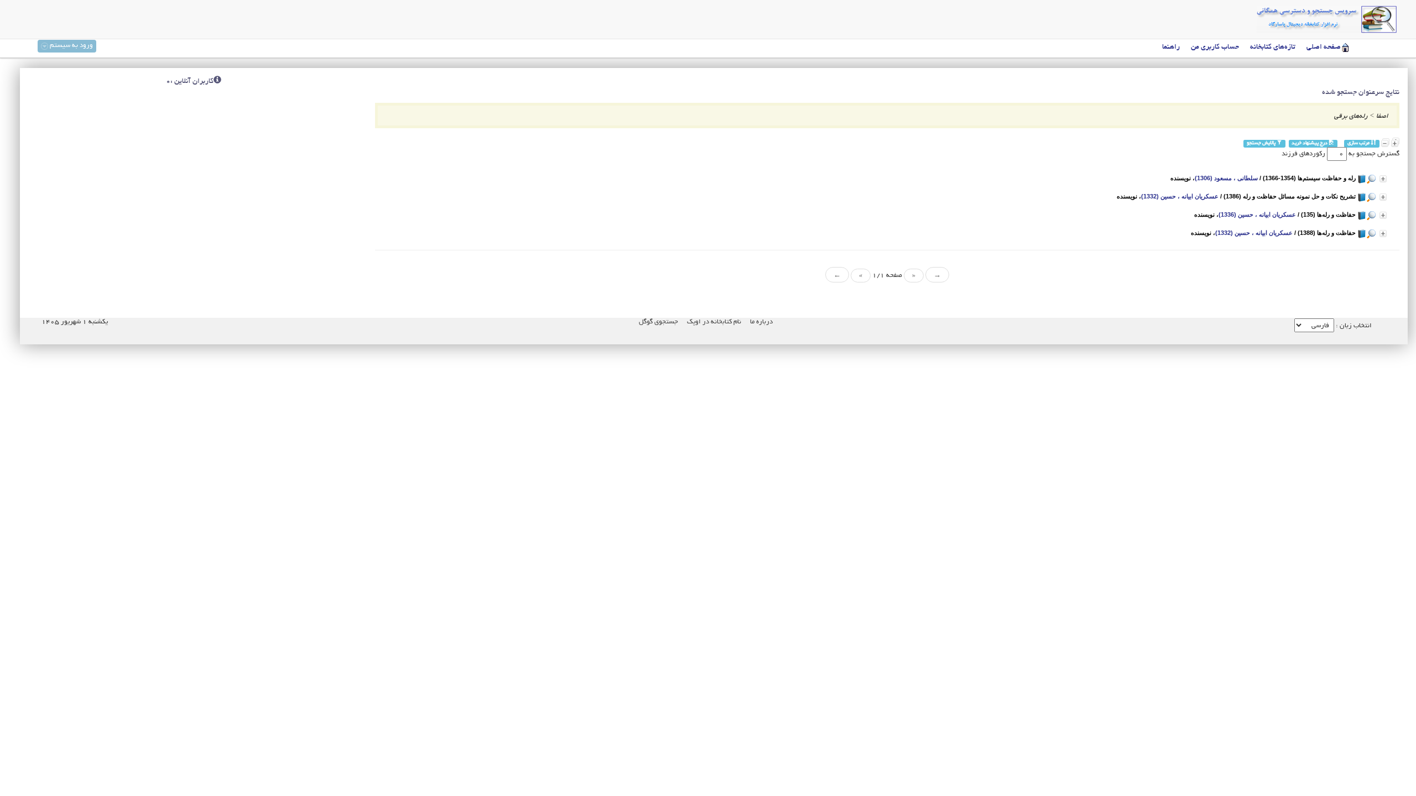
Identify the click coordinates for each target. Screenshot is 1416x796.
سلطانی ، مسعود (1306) (1226, 178)
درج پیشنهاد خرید (1310, 143)
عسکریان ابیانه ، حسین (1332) (1180, 196)
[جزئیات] (1383, 178)
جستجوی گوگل (658, 322)
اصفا (1382, 116)
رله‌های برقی (1351, 116)
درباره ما (761, 322)
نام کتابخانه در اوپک (714, 322)
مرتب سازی (1359, 143)
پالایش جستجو (1262, 143)
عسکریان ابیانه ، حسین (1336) (1257, 214)
